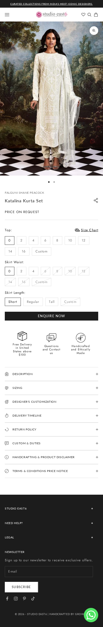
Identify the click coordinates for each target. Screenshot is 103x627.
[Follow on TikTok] (33, 598)
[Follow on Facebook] (7, 598)
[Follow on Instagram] (15, 598)
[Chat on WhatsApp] (91, 615)
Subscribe (21, 587)
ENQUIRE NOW (51, 316)
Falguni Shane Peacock (24, 192)
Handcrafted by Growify (68, 614)
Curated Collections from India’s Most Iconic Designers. (51, 3)
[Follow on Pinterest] (24, 598)
